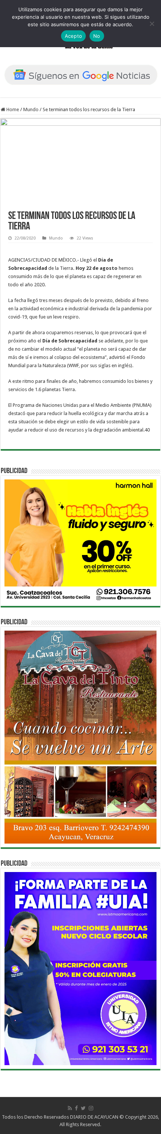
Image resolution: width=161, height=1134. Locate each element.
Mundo (31, 109)
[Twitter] (83, 1108)
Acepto (73, 36)
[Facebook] (76, 1108)
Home (12, 109)
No (96, 36)
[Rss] (70, 1108)
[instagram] (91, 1108)
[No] (151, 23)
